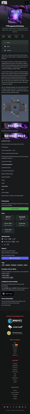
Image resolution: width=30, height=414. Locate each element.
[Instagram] (13, 407)
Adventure (20, 265)
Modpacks (15, 369)
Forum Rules (15, 394)
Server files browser (6, 305)
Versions (9, 50)
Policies (15, 398)
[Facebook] (22, 407)
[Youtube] (19, 407)
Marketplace (15, 377)
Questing (7, 265)
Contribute (15, 347)
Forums (15, 380)
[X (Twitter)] (10, 407)
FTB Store (15, 367)
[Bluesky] (7, 407)
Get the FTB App (15, 208)
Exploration (13, 265)
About (8, 42)
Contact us (15, 355)
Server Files (15, 371)
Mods (8, 46)
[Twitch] (16, 407)
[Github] (25, 407)
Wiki (15, 373)
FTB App (15, 363)
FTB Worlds (15, 365)
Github (15, 382)
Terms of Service (15, 392)
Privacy (15, 390)
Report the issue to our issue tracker (10, 252)
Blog (15, 342)
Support (15, 349)
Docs (14, 344)
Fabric (25, 265)
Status (15, 353)
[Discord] (4, 407)
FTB (3, 265)
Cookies (15, 396)
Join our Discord (16, 258)
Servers (15, 351)
